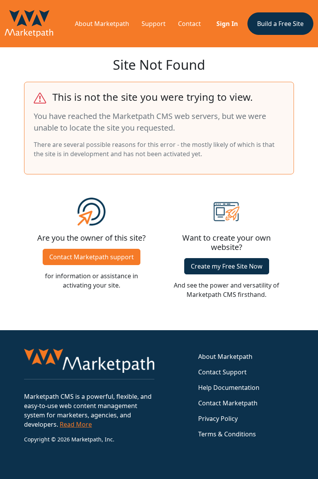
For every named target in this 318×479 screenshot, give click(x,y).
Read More (76, 424)
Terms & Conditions (227, 434)
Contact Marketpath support (91, 257)
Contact (189, 23)
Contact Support (222, 372)
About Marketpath (102, 23)
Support (154, 23)
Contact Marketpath (228, 403)
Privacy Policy (218, 418)
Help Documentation (228, 387)
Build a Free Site (280, 23)
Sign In (227, 23)
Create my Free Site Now (227, 266)
